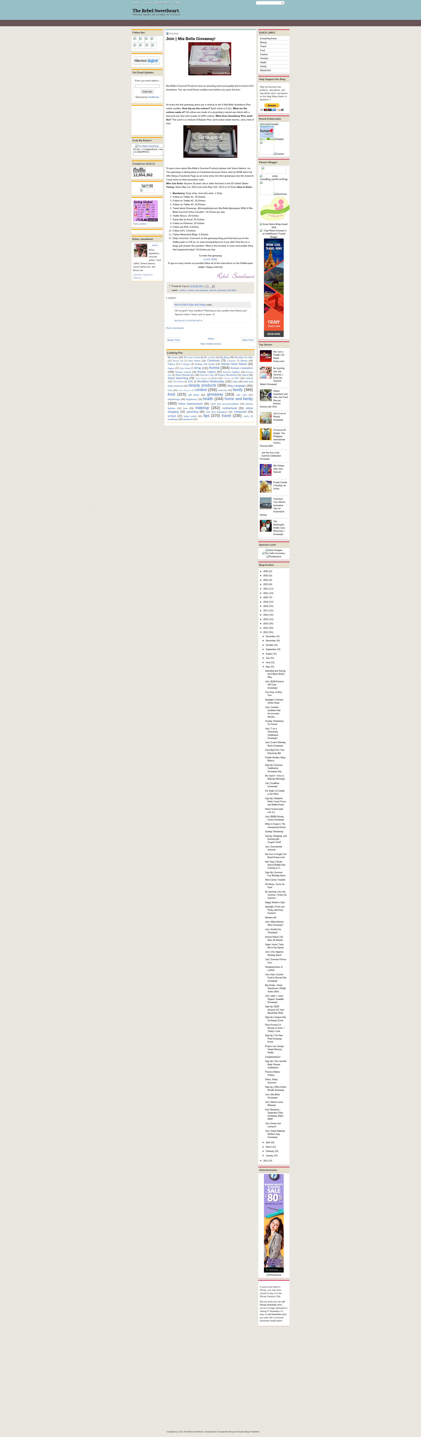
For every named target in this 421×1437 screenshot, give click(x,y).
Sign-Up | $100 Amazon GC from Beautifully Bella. (274, 1009)
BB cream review (192, 357)
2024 (265, 580)
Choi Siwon (194, 360)
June (268, 662)
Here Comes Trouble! (275, 880)
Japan (171, 368)
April (268, 1142)
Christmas (213, 360)
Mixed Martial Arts (185, 375)
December (270, 636)
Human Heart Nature (234, 364)
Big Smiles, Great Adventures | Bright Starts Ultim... (275, 988)
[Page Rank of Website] (147, 186)
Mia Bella (232, 290)
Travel (263, 46)
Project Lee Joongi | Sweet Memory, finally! (274, 1049)
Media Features (162, 3)
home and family (239, 399)
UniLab (249, 378)
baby (235, 381)
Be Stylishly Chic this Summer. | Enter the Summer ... (276, 895)
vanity (246, 416)
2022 (265, 589)
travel (226, 416)
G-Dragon (185, 364)
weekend (188, 419)
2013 (265, 628)
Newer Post (173, 340)
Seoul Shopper (201, 378)
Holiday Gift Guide (204, 364)
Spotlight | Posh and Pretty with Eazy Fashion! (274, 909)
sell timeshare (274, 1314)
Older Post (247, 340)
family (238, 390)
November (270, 640)
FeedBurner (153, 97)
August (269, 654)
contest (182, 290)
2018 (265, 606)
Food (262, 50)
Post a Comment (175, 328)
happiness (191, 399)
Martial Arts (265, 70)
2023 (265, 584)
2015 (265, 619)
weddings (173, 419)
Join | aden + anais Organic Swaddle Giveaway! (274, 999)
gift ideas (193, 394)
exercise (222, 390)
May (268, 666)
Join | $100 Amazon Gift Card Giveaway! (274, 684)
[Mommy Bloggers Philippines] (276, 221)
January (269, 1155)
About (147, 3)
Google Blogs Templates (249, 1432)
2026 (265, 571)
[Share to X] (210, 286)
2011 (265, 1160)
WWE (190, 381)
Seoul (245, 375)
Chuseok (231, 360)
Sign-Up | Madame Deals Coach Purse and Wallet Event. (275, 801)
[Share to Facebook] (213, 286)
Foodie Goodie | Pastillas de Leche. (280, 485)
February (270, 1151)
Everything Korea (268, 38)
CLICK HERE (210, 259)
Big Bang (224, 357)
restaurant (240, 411)
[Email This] (204, 286)
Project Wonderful (227, 375)
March (269, 1147)
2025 (265, 575)
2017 (265, 610)
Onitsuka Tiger (207, 375)
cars (170, 390)
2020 (265, 597)
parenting (192, 411)
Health (263, 62)
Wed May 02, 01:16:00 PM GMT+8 (188, 321)
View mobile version (210, 343)
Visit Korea (178, 381)
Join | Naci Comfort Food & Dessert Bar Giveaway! (275, 977)
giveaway (222, 290)
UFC (237, 378)
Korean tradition (231, 372)
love (185, 408)
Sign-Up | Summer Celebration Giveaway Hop (274, 768)
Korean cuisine (183, 372)
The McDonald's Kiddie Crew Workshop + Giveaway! (279, 527)
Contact (178, 3)
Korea (214, 368)
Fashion (264, 54)
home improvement (190, 403)
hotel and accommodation (224, 404)
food (171, 394)
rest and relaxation (216, 412)
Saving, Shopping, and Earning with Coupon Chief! (276, 839)
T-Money (227, 378)
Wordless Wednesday (210, 381)
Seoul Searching (178, 378)
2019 (265, 602)
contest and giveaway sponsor (201, 290)
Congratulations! (273, 1057)
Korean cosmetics (242, 368)
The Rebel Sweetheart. (156, 10)
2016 (265, 615)
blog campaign (237, 385)
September (271, 649)
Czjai (155, 245)
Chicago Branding (225, 1432)
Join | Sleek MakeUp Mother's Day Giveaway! (275, 1134)
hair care (241, 394)
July (268, 658)
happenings (174, 399)
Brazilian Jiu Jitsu (244, 357)
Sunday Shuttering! (274, 831)
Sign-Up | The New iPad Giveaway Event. (274, 1038)
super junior (190, 416)
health (208, 399)
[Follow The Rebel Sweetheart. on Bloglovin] (146, 64)
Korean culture (206, 371)
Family (263, 66)
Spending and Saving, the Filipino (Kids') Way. (275, 674)
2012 (265, 632)
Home (136, 3)
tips (207, 416)
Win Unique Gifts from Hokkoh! (278, 468)
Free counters (139, 224)
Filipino (171, 364)
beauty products (202, 385)
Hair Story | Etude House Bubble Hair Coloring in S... (275, 864)
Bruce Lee (178, 360)
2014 (265, 623)
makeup (202, 408)
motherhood (229, 408)
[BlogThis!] (207, 286)
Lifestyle (264, 58)
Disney (244, 360)
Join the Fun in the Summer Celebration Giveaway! (270, 455)
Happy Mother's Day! (275, 902)
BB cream (173, 357)
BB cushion (209, 357)
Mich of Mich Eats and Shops (190, 304)
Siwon (214, 378)
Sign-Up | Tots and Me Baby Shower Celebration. (275, 1064)
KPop (197, 368)
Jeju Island (185, 368)
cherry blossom (184, 390)
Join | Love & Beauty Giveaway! (279, 416)
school (172, 416)
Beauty (263, 42)
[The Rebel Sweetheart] (147, 146)
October (269, 645)
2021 (265, 593)
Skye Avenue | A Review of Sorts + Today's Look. (275, 1027)
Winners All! (270, 917)
